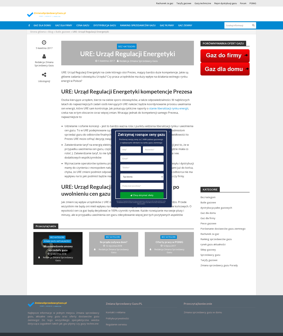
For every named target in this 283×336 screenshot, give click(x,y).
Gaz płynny (167, 25)
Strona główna (38, 31)
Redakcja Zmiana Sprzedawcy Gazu (44, 63)
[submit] (253, 25)
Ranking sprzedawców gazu (138, 25)
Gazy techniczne (203, 3)
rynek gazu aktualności (57, 241)
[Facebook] (29, 25)
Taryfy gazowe (184, 3)
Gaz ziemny (185, 25)
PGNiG (253, 3)
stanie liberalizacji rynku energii (168, 108)
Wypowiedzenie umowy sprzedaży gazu (58, 247)
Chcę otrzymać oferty (143, 195)
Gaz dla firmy (63, 25)
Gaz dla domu (42, 25)
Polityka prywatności (117, 318)
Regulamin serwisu (116, 324)
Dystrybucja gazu (105, 25)
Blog (50, 31)
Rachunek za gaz (164, 3)
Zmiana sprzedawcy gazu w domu (203, 312)
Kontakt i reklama (115, 312)
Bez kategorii (126, 46)
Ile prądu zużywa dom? (113, 241)
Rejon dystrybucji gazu (225, 3)
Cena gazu (82, 25)
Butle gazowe (63, 31)
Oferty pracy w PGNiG (169, 241)
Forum (243, 3)
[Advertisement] (225, 131)
